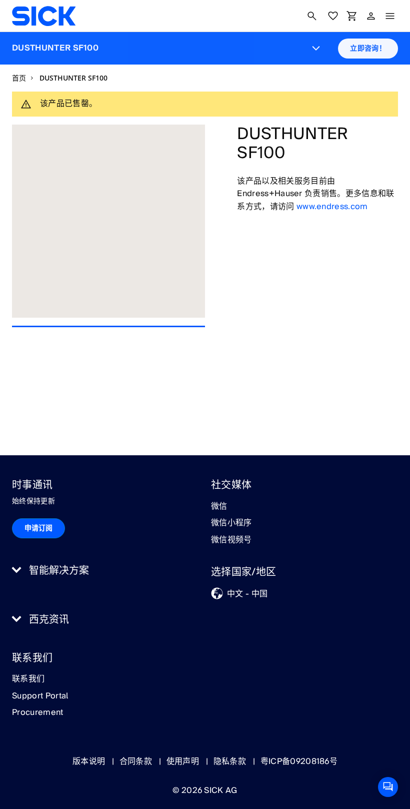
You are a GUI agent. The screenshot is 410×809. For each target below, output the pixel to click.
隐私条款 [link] (231, 761)
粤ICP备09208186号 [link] (299, 761)
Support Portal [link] (40, 696)
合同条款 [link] (137, 761)
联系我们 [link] (28, 679)
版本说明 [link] (90, 761)
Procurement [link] (38, 712)
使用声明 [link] (184, 761)
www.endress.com (332, 207)
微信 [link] (219, 506)
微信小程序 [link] (231, 523)
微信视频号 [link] (231, 540)
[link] (44, 16)
